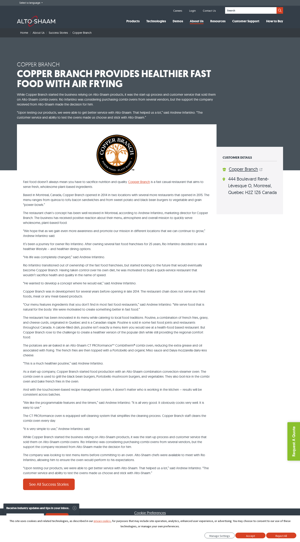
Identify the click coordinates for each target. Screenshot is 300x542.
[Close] (74, 508)
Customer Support (245, 21)
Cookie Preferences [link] (150, 513)
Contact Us (209, 10)
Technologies (156, 21)
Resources (218, 21)
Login (192, 10)
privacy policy (102, 521)
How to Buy (274, 21)
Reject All (281, 536)
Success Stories (58, 33)
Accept (250, 536)
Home (24, 33)
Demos (178, 21)
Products (133, 21)
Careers (177, 10)
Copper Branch (139, 182)
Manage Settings (219, 536)
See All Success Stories (49, 484)
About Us (196, 21)
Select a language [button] (30, 2)
